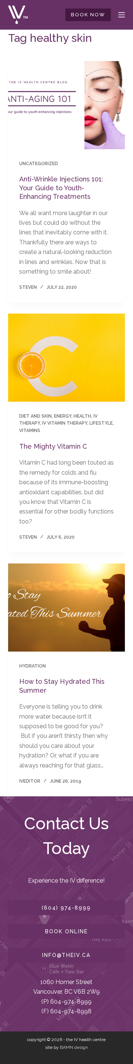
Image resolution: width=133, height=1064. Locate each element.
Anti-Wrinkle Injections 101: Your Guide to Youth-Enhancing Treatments (61, 187)
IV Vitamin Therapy (64, 423)
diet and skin (35, 416)
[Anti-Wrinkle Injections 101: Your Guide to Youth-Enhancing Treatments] (66, 105)
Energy (62, 416)
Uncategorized (38, 163)
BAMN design (74, 1047)
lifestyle (101, 423)
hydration (32, 666)
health (82, 416)
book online (66, 931)
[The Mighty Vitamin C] (66, 358)
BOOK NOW (88, 14)
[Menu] (121, 14)
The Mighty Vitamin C (53, 446)
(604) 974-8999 (66, 908)
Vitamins (29, 430)
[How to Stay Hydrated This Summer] (66, 607)
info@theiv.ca (66, 955)
